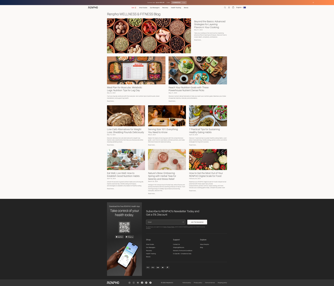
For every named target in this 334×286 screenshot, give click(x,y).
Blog (201, 247)
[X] (134, 283)
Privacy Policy (170, 227)
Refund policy (187, 282)
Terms (164, 227)
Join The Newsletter (197, 222)
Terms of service (210, 282)
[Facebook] (142, 283)
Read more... (198, 40)
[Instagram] (129, 283)
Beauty (148, 257)
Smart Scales (150, 244)
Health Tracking (151, 253)
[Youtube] (138, 283)
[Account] (229, 7)
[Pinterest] (146, 283)
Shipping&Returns (178, 247)
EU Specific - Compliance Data (182, 253)
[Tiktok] (150, 283)
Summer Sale (151, 2)
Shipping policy (222, 282)
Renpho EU (169, 282)
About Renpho (204, 244)
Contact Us (176, 244)
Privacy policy (198, 282)
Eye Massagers (150, 247)
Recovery (149, 250)
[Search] (225, 7)
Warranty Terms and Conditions (182, 250)
